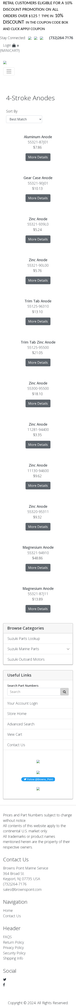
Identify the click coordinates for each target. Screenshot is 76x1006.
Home (8, 910)
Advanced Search (20, 724)
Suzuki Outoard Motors (26, 659)
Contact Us (16, 744)
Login (7, 45)
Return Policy (13, 942)
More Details (38, 157)
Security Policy (14, 953)
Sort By (11, 111)
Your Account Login (22, 703)
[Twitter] (4, 979)
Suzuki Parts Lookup (23, 638)
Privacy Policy (13, 947)
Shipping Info (13, 958)
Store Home (17, 713)
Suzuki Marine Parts (23, 648)
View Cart (14, 734)
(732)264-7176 (15, 884)
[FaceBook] (4, 984)
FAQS (7, 936)
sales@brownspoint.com (22, 889)
